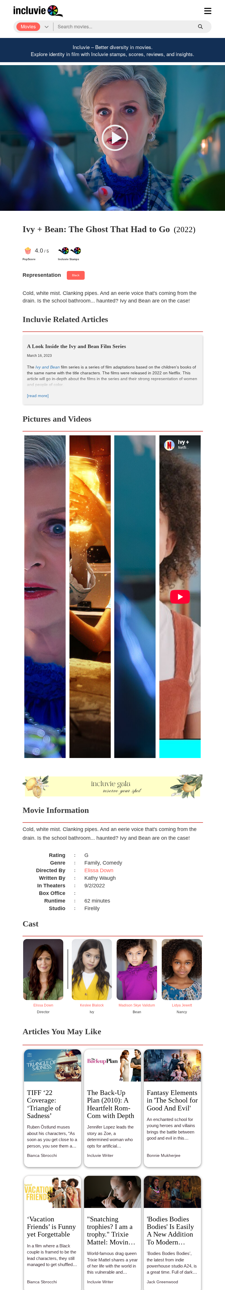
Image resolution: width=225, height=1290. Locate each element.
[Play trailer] (115, 138)
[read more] (38, 395)
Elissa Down (98, 870)
